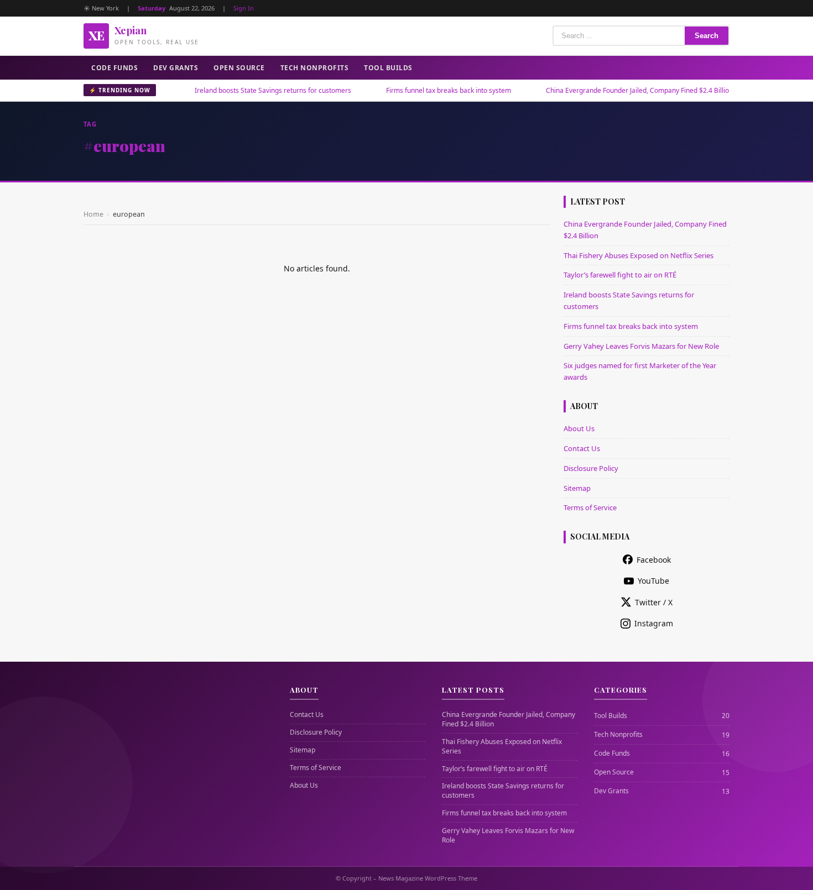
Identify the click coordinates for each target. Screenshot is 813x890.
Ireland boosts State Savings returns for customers (249, 90)
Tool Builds (388, 67)
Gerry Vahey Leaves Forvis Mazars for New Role (641, 346)
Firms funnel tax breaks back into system (424, 90)
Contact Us (582, 448)
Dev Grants (175, 67)
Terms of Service (590, 507)
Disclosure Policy (591, 468)
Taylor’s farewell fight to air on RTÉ (620, 275)
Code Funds (114, 67)
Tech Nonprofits (314, 67)
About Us (579, 428)
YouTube (653, 580)
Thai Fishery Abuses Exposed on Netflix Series (638, 255)
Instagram (653, 623)
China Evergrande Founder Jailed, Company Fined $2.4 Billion (615, 90)
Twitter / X (654, 602)
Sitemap (577, 488)
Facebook (654, 559)
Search (706, 36)
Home (93, 214)
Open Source (239, 67)
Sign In (243, 8)
